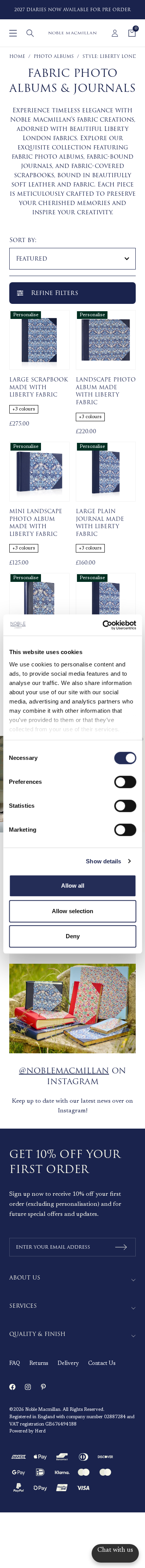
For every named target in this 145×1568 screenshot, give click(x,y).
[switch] (125, 782)
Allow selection (72, 911)
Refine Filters (54, 293)
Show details (103, 861)
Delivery (68, 1363)
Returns (38, 1363)
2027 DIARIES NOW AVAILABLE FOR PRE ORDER (72, 10)
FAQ (14, 1363)
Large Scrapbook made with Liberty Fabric (38, 387)
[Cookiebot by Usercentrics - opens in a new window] (103, 625)
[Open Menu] (13, 33)
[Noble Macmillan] (72, 33)
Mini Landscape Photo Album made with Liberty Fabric (35, 523)
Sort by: (23, 240)
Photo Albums (54, 56)
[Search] (30, 33)
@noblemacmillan (64, 1070)
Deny (73, 936)
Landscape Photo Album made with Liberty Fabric (106, 391)
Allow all (72, 885)
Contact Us (102, 1363)
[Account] (115, 33)
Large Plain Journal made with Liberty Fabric (100, 523)
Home (17, 56)
